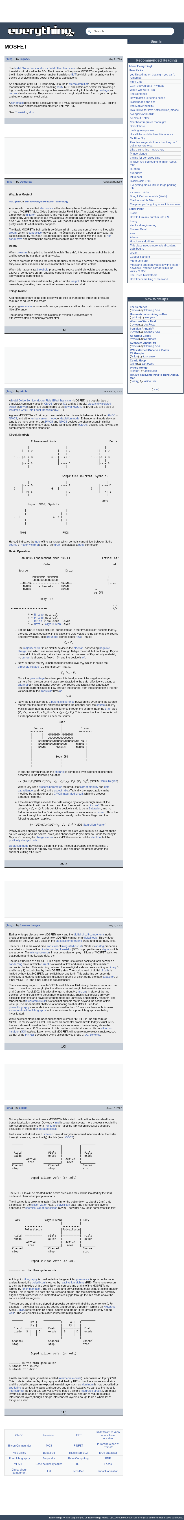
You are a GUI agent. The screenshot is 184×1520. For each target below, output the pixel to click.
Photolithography (19, 1458)
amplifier (82, 84)
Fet (49, 1471)
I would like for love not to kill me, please (154, 110)
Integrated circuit (73, 793)
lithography (30, 1279)
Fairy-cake (40, 201)
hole (34, 840)
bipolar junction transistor (56, 949)
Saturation (95, 808)
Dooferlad (26, 181)
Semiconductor (39, 68)
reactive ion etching (73, 1282)
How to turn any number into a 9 (149, 217)
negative (104, 648)
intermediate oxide (70, 1378)
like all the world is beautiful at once (151, 134)
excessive (26, 306)
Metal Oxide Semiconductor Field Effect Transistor (41, 400)
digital (106, 949)
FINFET (29, 1034)
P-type (39, 617)
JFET (78, 1435)
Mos (31, 112)
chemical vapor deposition (41, 1208)
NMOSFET (110, 1306)
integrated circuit (71, 946)
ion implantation (31, 1288)
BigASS (25, 59)
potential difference (62, 701)
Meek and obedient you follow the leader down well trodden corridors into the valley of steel (155, 268)
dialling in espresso (142, 130)
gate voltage (37, 678)
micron (82, 991)
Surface (29, 201)
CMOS (48, 403)
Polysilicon (52, 624)
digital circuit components (89, 934)
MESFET (19, 1464)
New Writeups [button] (156, 299)
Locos (108, 1464)
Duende (135, 169)
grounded (52, 636)
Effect (58, 68)
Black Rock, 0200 (140, 181)
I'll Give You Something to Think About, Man (154, 376)
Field (52, 68)
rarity (60, 87)
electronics (46, 208)
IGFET (59, 410)
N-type (39, 614)
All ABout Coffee (140, 118)
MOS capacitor (108, 1452)
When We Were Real (143, 89)
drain (57, 544)
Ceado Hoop (138, 360)
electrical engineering (69, 940)
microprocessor (39, 952)
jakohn (24, 391)
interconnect (16, 1390)
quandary (136, 173)
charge (22, 651)
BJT (73, 74)
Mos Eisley (19, 1452)
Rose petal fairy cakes (48, 1464)
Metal (17, 68)
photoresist (83, 1279)
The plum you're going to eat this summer (155, 204)
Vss (78, 636)
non (109, 235)
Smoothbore (137, 126)
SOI (23, 1031)
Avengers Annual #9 (142, 114)
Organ (134, 252)
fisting (133, 221)
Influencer (136, 177)
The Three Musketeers (143, 275)
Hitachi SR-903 (78, 1452)
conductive (35, 232)
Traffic (133, 213)
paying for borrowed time (145, 157)
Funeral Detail (138, 229)
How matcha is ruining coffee (147, 98)
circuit (104, 970)
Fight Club (136, 81)
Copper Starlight (140, 256)
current (13, 93)
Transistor (69, 68)
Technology (61, 201)
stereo (73, 84)
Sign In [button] (156, 41)
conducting (15, 964)
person (135, 370)
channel (23, 684)
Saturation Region (94, 824)
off (83, 657)
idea (9, 1108)
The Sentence (138, 93)
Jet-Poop (149, 324)
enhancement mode (43, 418)
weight (75, 281)
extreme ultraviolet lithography (27, 1010)
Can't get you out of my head (147, 85)
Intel (57, 1122)
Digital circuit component (19, 1471)
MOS (49, 1445)
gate (38, 541)
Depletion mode (18, 845)
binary (112, 967)
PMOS (111, 415)
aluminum (87, 1384)
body (81, 544)
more (155, 389)
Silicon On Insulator (19, 1445)
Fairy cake (49, 1458)
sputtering (15, 1387)
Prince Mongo (138, 153)
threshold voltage (28, 666)
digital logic (90, 937)
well (11, 1313)
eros (132, 233)
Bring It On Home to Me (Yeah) (148, 196)
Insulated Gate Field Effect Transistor (31, 410)
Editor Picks (136, 208)
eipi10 (23, 1108)
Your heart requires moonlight (148, 122)
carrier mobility (89, 787)
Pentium (50, 1125)
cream (13, 232)
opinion (135, 317)
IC (64, 403)
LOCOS (68, 1137)
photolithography (19, 1007)
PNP (108, 1458)
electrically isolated (99, 403)
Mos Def (78, 1471)
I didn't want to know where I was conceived (108, 1435)
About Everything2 (141, 66)
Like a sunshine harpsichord (147, 149)
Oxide (25, 68)
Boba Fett (49, 1452)
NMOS (13, 418)
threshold (42, 269)
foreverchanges (30, 925)
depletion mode (69, 418)
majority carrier (30, 544)
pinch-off (94, 805)
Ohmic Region (108, 781)
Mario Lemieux (139, 260)
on (60, 691)
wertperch (151, 317)
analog (99, 946)
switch (13, 406)
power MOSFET (73, 406)
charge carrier (44, 837)
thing (10, 59)
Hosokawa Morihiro (142, 241)
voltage (104, 90)
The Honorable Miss (142, 200)
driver (23, 406)
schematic (17, 102)
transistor (46, 691)
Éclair (50, 201)
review (135, 310)
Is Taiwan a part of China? (108, 1445)
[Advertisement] (92, 11)
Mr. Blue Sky (137, 138)
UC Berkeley (92, 1034)
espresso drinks (139, 192)
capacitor (108, 976)
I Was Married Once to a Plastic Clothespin (150, 352)
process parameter (50, 787)
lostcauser (149, 356)
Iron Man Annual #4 (142, 106)
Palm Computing (78, 1458)
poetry (134, 381)
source (13, 544)
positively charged (20, 840)
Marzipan (14, 201)
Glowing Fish (152, 310)
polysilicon (63, 1204)
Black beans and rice (143, 102)
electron (78, 648)
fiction (134, 356)
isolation (48, 1134)
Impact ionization (108, 1471)
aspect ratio (61, 790)
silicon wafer (38, 1204)
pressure (22, 252)
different (31, 214)
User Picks (136, 70)
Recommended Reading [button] (156, 60)
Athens (134, 237)
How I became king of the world (149, 279)
